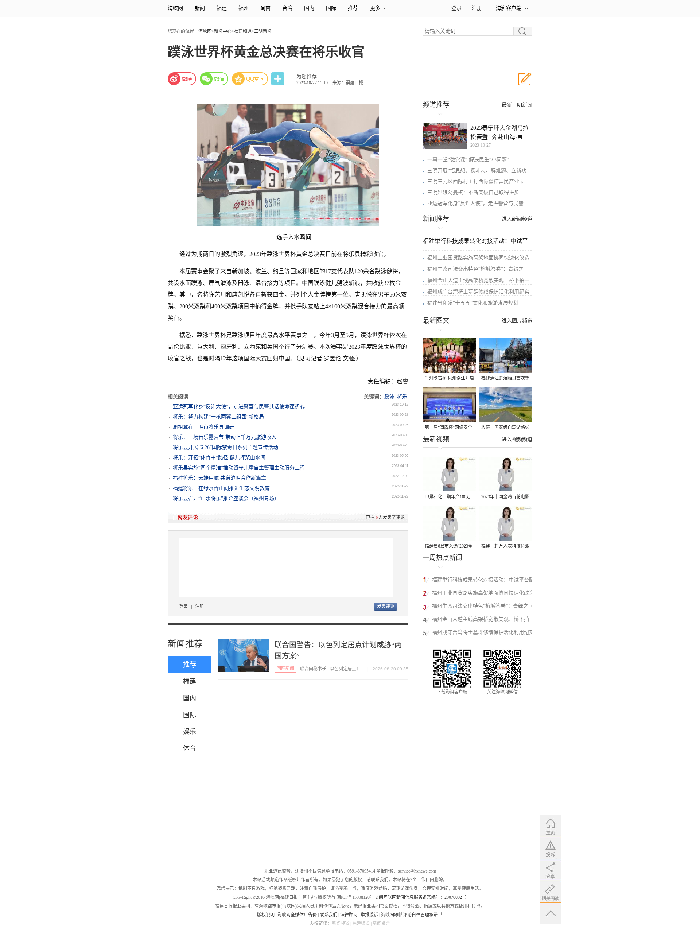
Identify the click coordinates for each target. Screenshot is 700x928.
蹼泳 (389, 396)
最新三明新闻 (517, 105)
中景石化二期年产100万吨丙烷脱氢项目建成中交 (449, 497)
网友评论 (188, 517)
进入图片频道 (517, 321)
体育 (189, 748)
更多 (375, 8)
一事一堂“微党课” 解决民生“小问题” (468, 159)
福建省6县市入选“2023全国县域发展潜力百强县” (448, 547)
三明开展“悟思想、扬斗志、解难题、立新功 (476, 170)
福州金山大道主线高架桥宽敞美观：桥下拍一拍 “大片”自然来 (483, 620)
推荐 (353, 8)
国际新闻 (285, 668)
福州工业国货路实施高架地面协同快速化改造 (478, 257)
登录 (183, 606)
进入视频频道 (517, 439)
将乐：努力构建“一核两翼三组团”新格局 (218, 416)
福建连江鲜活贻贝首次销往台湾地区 (505, 379)
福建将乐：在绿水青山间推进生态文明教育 (221, 488)
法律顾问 (349, 914)
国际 (331, 8)
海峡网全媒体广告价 (297, 914)
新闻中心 (223, 31)
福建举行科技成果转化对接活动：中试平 (475, 241)
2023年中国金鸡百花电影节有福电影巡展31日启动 (505, 497)
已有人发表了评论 (385, 517)
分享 (278, 79)
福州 (243, 8)
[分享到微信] (214, 78)
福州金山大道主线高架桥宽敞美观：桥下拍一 (478, 280)
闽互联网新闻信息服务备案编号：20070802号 (422, 897)
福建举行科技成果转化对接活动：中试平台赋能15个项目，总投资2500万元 (483, 581)
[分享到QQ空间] (250, 78)
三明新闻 (263, 31)
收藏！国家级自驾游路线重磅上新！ (505, 428)
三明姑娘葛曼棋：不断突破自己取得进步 (473, 192)
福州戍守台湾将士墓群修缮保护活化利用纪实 (478, 291)
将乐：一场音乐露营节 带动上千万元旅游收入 (224, 437)
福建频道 (243, 31)
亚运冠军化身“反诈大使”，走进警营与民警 (475, 203)
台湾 (287, 8)
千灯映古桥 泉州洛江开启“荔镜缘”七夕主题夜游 (449, 379)
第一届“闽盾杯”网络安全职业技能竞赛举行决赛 (448, 428)
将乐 (402, 396)
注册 (477, 8)
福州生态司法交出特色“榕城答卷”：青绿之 (475, 269)
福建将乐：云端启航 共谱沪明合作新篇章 (219, 478)
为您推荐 (306, 76)
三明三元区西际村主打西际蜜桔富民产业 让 (476, 181)
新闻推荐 (185, 644)
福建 (222, 8)
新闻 (200, 8)
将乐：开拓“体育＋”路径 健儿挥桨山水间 (219, 457)
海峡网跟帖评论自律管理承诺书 (411, 914)
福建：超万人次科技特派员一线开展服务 (505, 547)
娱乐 (189, 731)
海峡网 (175, 8)
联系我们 (328, 914)
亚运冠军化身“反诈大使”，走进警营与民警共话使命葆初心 (239, 406)
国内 (309, 8)
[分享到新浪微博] (182, 78)
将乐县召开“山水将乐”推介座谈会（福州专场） (226, 498)
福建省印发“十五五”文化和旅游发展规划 (472, 303)
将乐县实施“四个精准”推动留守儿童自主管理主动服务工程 (239, 468)
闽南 (265, 8)
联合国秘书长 (313, 669)
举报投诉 (369, 914)
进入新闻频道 (517, 219)
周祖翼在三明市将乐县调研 (203, 427)
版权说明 (266, 914)
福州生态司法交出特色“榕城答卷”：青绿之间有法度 (482, 607)
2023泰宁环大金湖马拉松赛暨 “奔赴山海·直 (499, 132)
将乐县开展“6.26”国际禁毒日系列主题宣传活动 (225, 447)
